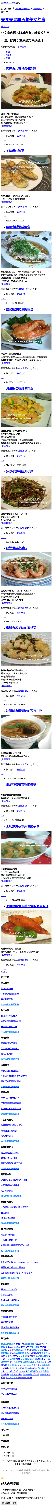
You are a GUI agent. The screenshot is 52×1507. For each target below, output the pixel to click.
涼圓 (18, 1359)
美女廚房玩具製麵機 (10, 1413)
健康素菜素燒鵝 (8, 1218)
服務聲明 (27, 1473)
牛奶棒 (34, 1368)
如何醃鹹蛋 (36, 1353)
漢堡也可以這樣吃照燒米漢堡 (14, 1180)
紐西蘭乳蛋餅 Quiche (10, 1153)
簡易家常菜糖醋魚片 (10, 1071)
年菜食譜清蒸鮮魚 (18, 227)
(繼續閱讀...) (6, 126)
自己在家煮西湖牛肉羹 (11, 1021)
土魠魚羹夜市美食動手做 (22, 826)
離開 (14, 1503)
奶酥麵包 (41, 1359)
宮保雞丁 (25, 1347)
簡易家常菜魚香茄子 (10, 1098)
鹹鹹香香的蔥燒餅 (9, 1131)
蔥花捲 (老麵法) (8, 1235)
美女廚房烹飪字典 (9, 1394)
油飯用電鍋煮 (7, 1191)
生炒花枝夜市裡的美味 (21, 784)
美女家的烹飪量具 (9, 1389)
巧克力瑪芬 (36, 1365)
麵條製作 (35, 1374)
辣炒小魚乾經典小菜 (19, 471)
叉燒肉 (30, 1350)
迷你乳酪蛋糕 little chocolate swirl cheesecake (20, 1262)
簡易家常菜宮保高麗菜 (11, 1103)
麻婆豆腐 (20, 1344)
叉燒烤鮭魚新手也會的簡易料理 (27, 906)
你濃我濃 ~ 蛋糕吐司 (10, 1300)
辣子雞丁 (31, 1356)
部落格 (9, 55)
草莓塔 (13, 1362)
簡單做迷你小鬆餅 (9, 1317)
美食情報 (22, 47)
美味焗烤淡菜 (15, 150)
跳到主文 (5, 27)
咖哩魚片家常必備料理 (21, 68)
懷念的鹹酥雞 (7, 1054)
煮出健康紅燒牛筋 (9, 1027)
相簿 (8, 52)
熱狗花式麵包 (7, 1295)
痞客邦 (21, 131)
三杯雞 (43, 1347)
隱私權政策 (45, 1470)
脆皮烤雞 (12, 1350)
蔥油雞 (13, 1353)
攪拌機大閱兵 (7, 1419)
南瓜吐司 (18, 1374)
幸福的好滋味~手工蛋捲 (11, 1163)
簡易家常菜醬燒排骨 (10, 994)
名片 (8, 58)
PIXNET (12, 1470)
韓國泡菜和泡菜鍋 (9, 1158)
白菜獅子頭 (40, 1344)
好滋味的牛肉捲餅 (9, 1016)
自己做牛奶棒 (7, 1322)
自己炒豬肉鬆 (7, 999)
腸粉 (22, 1368)
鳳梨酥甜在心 (7, 1136)
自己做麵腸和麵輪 (24, 1378)
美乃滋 (15, 1356)
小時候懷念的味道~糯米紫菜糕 (14, 1207)
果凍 (40, 1371)
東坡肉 (47, 1350)
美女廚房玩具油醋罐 (10, 1408)
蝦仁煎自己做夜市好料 (11, 1081)
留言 (27, 131)
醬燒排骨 (10, 1347)
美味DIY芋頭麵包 (9, 1289)
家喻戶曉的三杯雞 (9, 1043)
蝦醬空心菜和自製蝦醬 (11, 1109)
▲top (3, 140)
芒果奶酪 (14, 1371)
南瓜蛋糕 (5, 1368)
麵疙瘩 (26, 1371)
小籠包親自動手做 (9, 1240)
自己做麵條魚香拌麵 (10, 1185)
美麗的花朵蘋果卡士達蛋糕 (13, 1267)
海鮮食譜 (21, 136)
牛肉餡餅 (5, 1374)
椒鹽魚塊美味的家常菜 (21, 628)
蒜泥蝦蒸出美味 (16, 548)
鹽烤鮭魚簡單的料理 (19, 309)
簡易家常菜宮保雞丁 (10, 1049)
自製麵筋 (5, 1213)
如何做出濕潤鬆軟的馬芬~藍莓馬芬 (16, 1273)
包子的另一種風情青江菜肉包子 (15, 1245)
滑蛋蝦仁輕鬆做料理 (19, 388)
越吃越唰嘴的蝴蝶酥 (10, 1327)
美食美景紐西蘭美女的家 (23, 19)
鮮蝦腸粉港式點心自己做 (12, 1125)
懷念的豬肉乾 (7, 989)
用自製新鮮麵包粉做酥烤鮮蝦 (14, 1076)
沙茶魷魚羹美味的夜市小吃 (24, 710)
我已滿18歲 (6, 1503)
